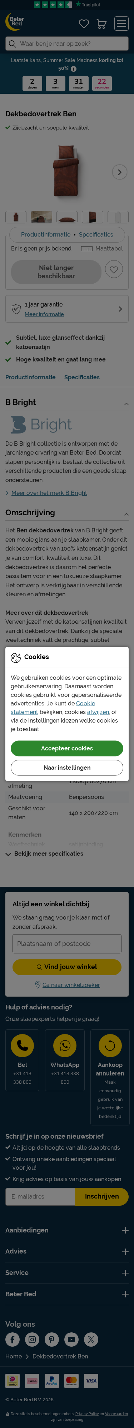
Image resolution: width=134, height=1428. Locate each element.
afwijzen (98, 712)
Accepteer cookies (67, 748)
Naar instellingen (67, 767)
